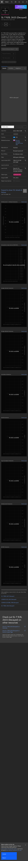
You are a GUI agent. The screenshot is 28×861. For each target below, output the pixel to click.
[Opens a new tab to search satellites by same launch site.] (25, 168)
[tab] (4, 68)
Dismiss (21, 9)
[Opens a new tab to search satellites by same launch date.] (25, 160)
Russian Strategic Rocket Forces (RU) (19, 142)
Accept (4, 854)
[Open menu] (2, 2)
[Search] (12, 2)
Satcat (6, 2)
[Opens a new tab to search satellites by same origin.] (25, 137)
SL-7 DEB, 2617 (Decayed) (7, 596)
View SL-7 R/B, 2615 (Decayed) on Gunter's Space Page (11, 631)
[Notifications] (23, 2)
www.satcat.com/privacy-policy (9, 849)
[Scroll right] (25, 68)
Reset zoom (24, 201)
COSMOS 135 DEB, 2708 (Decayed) (10, 602)
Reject (4, 858)
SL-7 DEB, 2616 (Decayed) (7, 606)
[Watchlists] (19, 2)
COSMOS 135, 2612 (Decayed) (8, 599)
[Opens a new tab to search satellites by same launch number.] (25, 131)
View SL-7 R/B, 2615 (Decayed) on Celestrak (11, 627)
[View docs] (15, 2)
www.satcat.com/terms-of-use (13, 850)
